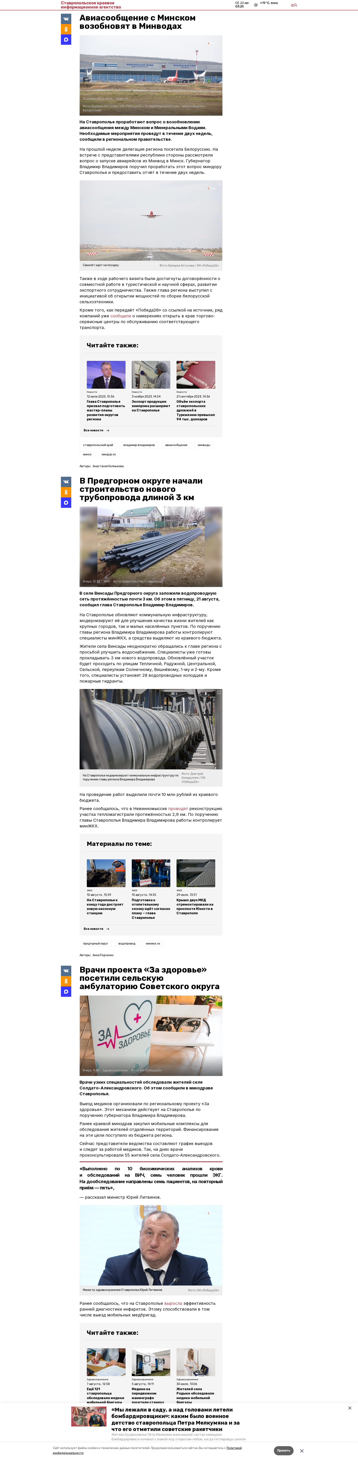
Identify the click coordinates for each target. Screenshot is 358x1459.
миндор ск (109, 454)
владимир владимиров (139, 445)
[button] (88, 1416)
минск (87, 454)
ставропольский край (98, 445)
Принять (283, 1450)
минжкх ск (153, 943)
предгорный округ (95, 943)
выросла (173, 1303)
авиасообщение (176, 445)
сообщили (120, 315)
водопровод (127, 943)
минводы (204, 445)
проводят (178, 808)
